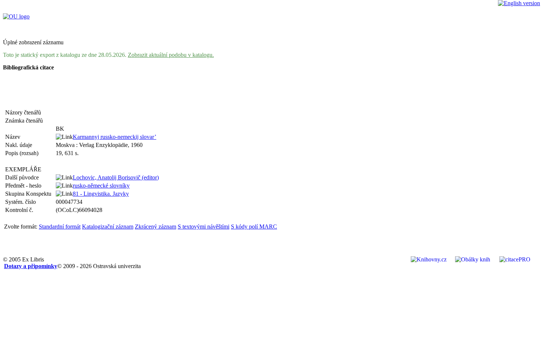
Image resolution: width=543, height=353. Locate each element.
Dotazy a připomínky (30, 266)
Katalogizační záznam (107, 226)
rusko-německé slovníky (101, 185)
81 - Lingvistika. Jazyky (101, 194)
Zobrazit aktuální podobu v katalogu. (171, 55)
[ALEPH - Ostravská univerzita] (16, 16)
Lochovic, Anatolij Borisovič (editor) (116, 177)
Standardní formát (60, 226)
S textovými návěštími (203, 226)
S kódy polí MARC (254, 226)
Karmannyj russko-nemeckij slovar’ (114, 137)
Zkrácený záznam (155, 226)
